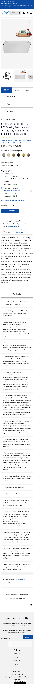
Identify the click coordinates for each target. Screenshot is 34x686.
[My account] (24, 13)
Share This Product (24, 140)
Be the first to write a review (17, 598)
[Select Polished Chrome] (3, 155)
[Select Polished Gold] (23, 155)
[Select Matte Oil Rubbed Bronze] (28, 155)
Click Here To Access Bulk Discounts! (12, 200)
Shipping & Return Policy (9, 140)
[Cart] (27, 12)
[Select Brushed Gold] (13, 155)
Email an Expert (7, 143)
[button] (31, 44)
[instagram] (16, 650)
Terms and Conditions (17, 674)
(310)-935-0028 (13, 226)
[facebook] (14, 650)
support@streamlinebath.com (10, 3)
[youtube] (19, 650)
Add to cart (10, 211)
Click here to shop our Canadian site (21, 231)
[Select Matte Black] (18, 155)
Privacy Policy (17, 671)
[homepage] (5, 12)
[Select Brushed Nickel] (8, 155)
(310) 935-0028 (10, 1)
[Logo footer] (20, 682)
